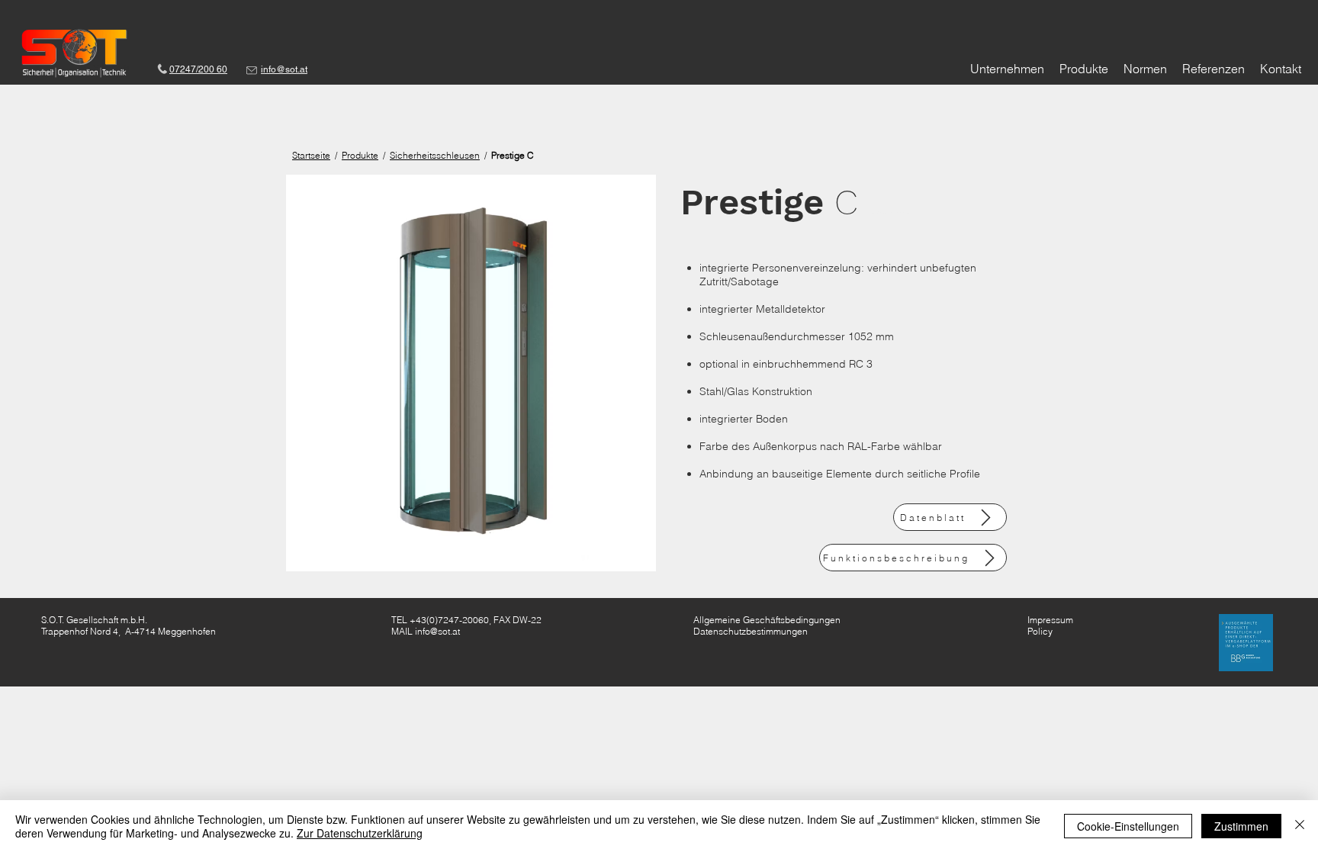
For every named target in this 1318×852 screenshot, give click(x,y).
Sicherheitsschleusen (435, 155)
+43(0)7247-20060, (450, 619)
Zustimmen (1241, 826)
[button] (471, 373)
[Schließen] (1300, 826)
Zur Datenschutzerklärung (360, 833)
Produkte (360, 155)
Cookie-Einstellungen (1128, 826)
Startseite (311, 155)
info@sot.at (437, 631)
